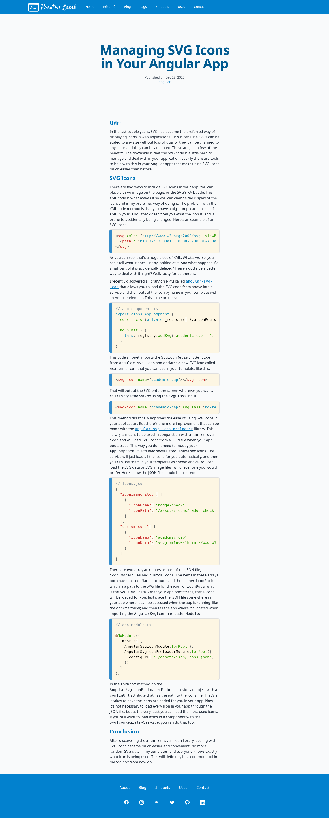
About (125, 787)
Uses (181, 6)
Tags (143, 6)
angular (165, 82)
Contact (199, 6)
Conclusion (124, 731)
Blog (127, 6)
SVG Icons (123, 178)
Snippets (162, 6)
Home (89, 6)
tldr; (115, 122)
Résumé (109, 6)
